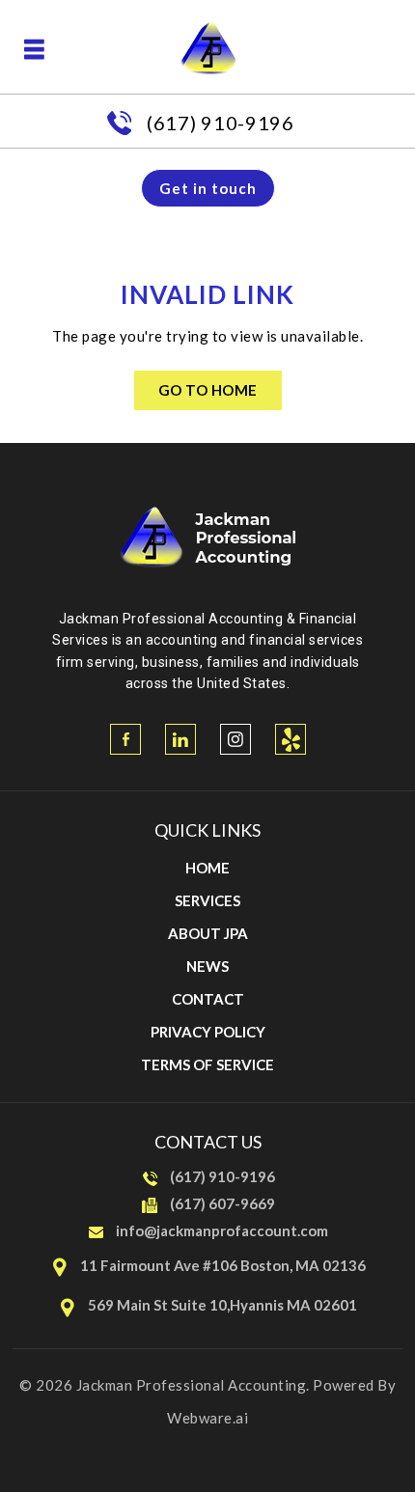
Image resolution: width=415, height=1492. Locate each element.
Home (207, 867)
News (207, 966)
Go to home (208, 390)
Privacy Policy (208, 1031)
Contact (208, 999)
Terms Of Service (207, 1064)
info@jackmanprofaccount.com (222, 1230)
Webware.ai (207, 1417)
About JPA (208, 933)
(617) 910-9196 (220, 122)
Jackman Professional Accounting (191, 1385)
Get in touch (208, 188)
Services (207, 900)
